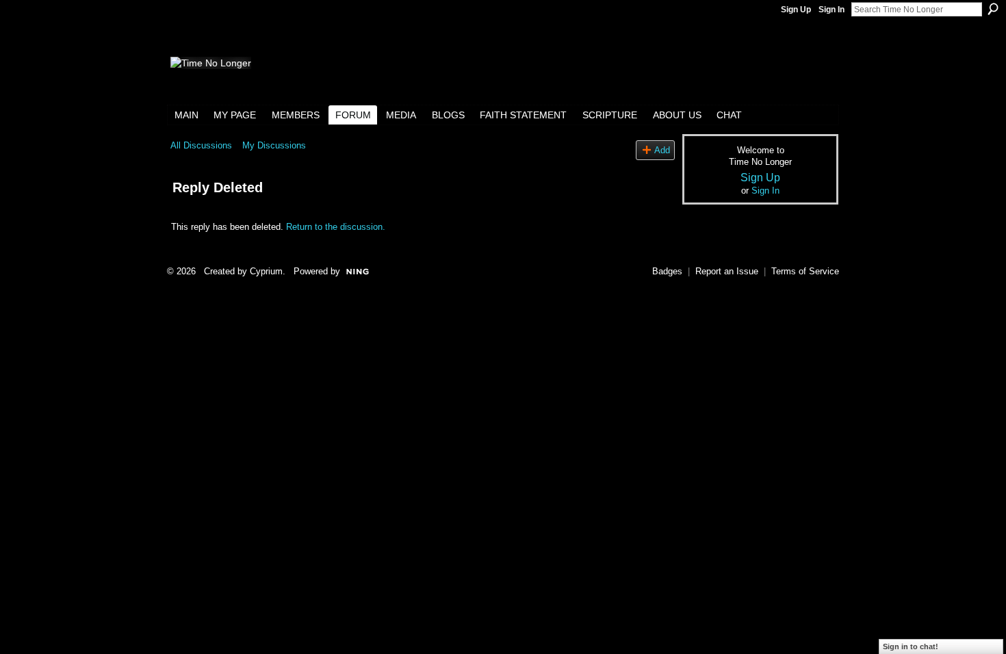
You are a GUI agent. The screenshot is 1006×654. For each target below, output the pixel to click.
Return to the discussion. (335, 227)
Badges (667, 271)
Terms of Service (805, 271)
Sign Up (796, 9)
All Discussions (201, 145)
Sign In (831, 9)
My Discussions (274, 145)
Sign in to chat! (910, 646)
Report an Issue (726, 271)
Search (993, 9)
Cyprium (266, 271)
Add (662, 150)
